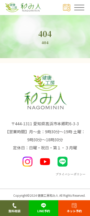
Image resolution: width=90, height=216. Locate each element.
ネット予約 (74, 211)
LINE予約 (43, 211)
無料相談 (14, 211)
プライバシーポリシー (71, 174)
